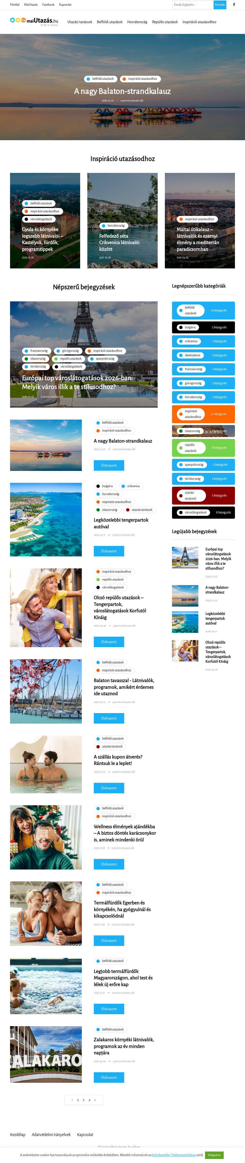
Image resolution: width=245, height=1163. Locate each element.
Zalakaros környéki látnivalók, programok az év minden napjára (124, 1046)
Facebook (48, 4)
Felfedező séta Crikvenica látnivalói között (119, 242)
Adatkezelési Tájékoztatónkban (174, 1155)
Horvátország (137, 22)
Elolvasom (109, 465)
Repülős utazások (165, 22)
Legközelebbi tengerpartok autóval (215, 618)
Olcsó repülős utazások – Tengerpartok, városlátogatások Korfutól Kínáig (218, 651)
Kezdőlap (17, 1135)
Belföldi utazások (109, 22)
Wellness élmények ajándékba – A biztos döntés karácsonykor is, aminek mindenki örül (125, 833)
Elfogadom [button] (214, 1155)
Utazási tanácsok (79, 22)
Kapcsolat (65, 4)
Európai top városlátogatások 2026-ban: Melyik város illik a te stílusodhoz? (218, 558)
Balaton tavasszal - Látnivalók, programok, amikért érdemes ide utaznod (124, 687)
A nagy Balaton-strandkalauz (123, 440)
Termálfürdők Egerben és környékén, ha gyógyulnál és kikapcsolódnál (122, 909)
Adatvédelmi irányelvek (51, 1135)
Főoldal (14, 4)
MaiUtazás (31, 4)
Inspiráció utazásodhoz (200, 22)
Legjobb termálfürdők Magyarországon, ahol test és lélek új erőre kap (123, 978)
